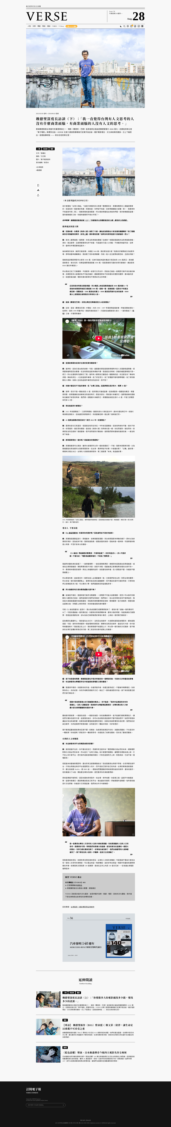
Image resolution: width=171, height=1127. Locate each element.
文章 (34, 26)
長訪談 (45, 149)
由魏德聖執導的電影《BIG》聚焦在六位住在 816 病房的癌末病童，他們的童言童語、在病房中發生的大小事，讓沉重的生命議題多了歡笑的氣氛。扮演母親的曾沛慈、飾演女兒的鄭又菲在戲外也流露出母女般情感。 (98, 1035)
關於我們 (82, 1120)
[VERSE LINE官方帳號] (142, 26)
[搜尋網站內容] (124, 26)
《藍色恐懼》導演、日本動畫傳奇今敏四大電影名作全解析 (94, 1052)
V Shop (61, 26)
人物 (29, 26)
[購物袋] (131, 26)
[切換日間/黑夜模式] (121, 26)
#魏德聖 (39, 170)
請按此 (79, 885)
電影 (51, 149)
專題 (39, 26)
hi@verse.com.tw (95, 1123)
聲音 (44, 26)
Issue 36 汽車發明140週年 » (115, 12)
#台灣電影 (39, 167)
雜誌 (48, 26)
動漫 (65, 1047)
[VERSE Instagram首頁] (139, 26)
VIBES (54, 26)
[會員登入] (128, 26)
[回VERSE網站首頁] (46, 16)
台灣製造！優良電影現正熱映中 (82, 907)
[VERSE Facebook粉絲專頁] (135, 26)
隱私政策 (88, 1120)
